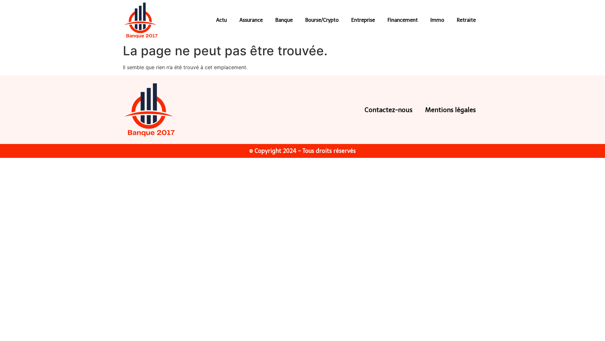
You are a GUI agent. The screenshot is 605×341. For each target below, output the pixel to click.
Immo (437, 20)
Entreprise (363, 20)
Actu (221, 20)
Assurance (251, 20)
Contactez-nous (388, 110)
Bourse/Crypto (322, 20)
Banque (284, 20)
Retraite (466, 20)
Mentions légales (450, 110)
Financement (403, 20)
